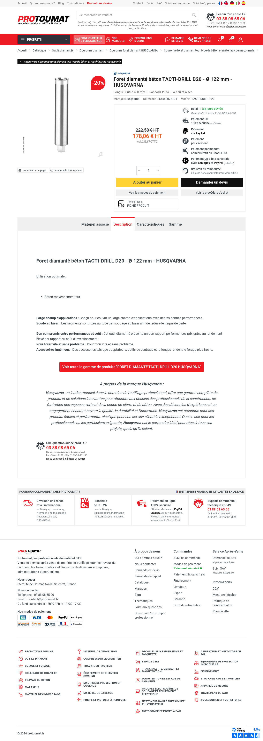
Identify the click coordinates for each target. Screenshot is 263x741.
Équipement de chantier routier (100, 674)
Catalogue (142, 582)
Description (122, 224)
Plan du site (221, 611)
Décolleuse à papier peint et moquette (162, 653)
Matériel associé (95, 224)
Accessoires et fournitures (221, 699)
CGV (216, 588)
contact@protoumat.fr (43, 599)
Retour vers (72, 61)
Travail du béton (37, 680)
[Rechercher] (194, 15)
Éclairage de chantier (41, 673)
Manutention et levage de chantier (161, 680)
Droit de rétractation (187, 605)
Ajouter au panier (147, 182)
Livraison (180, 587)
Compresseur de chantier (102, 658)
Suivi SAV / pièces (204, 3)
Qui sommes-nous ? (42, 3)
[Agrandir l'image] (100, 154)
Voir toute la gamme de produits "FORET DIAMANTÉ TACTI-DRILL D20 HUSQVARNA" (131, 367)
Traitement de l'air (214, 692)
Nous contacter (145, 564)
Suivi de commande (177, 3)
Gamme (175, 224)
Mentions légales (224, 595)
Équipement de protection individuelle (219, 663)
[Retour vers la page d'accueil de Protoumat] (43, 20)
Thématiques (75, 3)
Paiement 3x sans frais (189, 574)
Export (178, 593)
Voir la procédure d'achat (212, 192)
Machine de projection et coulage (102, 684)
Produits (34, 39)
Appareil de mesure (214, 685)
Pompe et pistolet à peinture (104, 699)
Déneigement (210, 671)
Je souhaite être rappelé (68, 170)
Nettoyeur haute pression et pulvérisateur (163, 703)
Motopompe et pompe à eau (161, 711)
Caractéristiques (150, 224)
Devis (149, 3)
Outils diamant (36, 658)
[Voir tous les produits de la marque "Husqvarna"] (122, 73)
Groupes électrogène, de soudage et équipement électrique (160, 691)
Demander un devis (212, 182)
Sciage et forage (37, 665)
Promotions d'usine (39, 651)
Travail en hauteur (97, 665)
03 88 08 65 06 (230, 18)
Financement (182, 580)
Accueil (22, 3)
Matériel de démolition (100, 651)
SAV (159, 3)
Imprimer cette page (34, 170)
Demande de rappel (148, 576)
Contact (138, 3)
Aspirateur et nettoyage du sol (221, 653)
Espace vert (150, 661)
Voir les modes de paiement (147, 192)
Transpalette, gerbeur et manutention (160, 670)
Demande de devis (147, 570)
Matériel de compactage (42, 694)
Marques (141, 588)
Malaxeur (32, 687)
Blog (61, 3)
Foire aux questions (148, 607)
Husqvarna (132, 98)
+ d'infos (215, 123)
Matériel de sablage (98, 692)
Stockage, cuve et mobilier (220, 678)
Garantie (179, 599)
